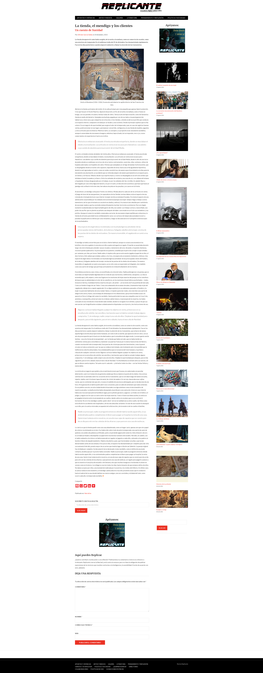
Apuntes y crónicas (86, 18)
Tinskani (158, 312)
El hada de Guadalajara (163, 338)
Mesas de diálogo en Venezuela (165, 282)
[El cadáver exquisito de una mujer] (172, 73)
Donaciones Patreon (115, 669)
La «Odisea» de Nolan (162, 419)
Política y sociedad (176, 18)
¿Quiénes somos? (119, 666)
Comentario (80, 587)
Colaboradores (81, 669)
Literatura (132, 18)
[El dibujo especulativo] (172, 208)
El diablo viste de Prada (163, 363)
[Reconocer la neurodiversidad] (172, 379)
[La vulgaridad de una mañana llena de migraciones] (172, 246)
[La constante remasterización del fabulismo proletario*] (172, 100)
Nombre (78, 617)
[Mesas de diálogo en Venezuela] (172, 272)
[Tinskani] (172, 299)
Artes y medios (105, 18)
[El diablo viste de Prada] (172, 353)
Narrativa (87, 493)
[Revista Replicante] (131, 7)
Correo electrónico (84, 625)
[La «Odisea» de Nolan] (172, 406)
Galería (119, 18)
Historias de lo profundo (163, 484)
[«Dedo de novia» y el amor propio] (172, 169)
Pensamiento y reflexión (152, 18)
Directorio (133, 666)
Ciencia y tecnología (83, 666)
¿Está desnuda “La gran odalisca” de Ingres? (169, 444)
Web (76, 633)
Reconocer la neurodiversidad (165, 389)
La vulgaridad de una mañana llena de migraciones (171, 256)
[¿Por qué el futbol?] (172, 135)
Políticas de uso (97, 669)
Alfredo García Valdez (85, 35)
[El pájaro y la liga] (172, 499)
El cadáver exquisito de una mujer (166, 85)
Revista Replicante (182, 664)
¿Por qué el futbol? (162, 153)
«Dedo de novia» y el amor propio (166, 180)
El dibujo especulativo (162, 231)
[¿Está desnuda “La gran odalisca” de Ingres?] (172, 434)
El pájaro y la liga (161, 510)
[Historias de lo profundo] (172, 467)
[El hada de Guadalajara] (172, 328)
